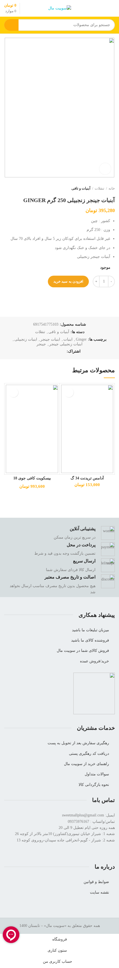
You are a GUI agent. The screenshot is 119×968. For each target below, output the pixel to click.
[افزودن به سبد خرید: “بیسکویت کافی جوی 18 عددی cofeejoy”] (13, 392)
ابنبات (68, 339)
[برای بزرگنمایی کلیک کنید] (105, 168)
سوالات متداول (97, 774)
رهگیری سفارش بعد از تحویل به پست (78, 743)
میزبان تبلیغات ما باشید (90, 630)
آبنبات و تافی (80, 188)
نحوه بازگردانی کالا (94, 785)
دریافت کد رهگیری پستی (89, 753)
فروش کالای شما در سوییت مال (83, 650)
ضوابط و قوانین (96, 882)
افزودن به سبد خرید (68, 281)
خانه (111, 188)
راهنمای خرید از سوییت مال (86, 764)
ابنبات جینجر (50, 339)
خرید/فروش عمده (94, 661)
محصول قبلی (18, 188)
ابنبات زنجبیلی (25, 339)
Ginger (81, 339)
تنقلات (99, 188)
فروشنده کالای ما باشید (90, 640)
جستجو (11, 25)
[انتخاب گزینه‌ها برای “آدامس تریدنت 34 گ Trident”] (69, 392)
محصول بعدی (7, 188)
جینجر (41, 344)
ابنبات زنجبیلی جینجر (65, 344)
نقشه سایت (99, 892)
